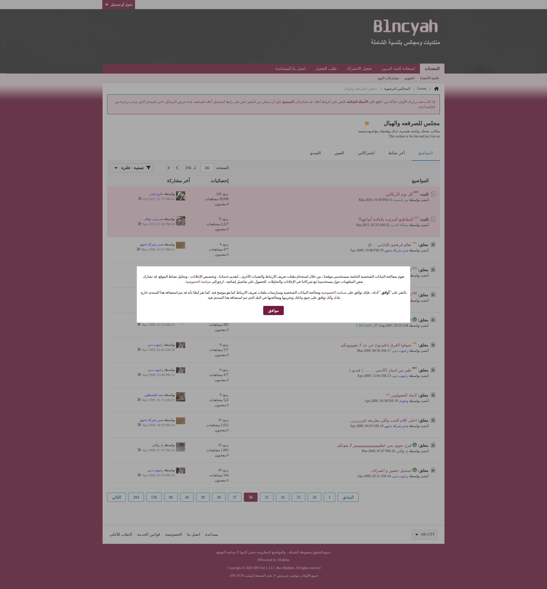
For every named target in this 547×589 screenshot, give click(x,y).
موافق (273, 310)
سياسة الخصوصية (198, 282)
